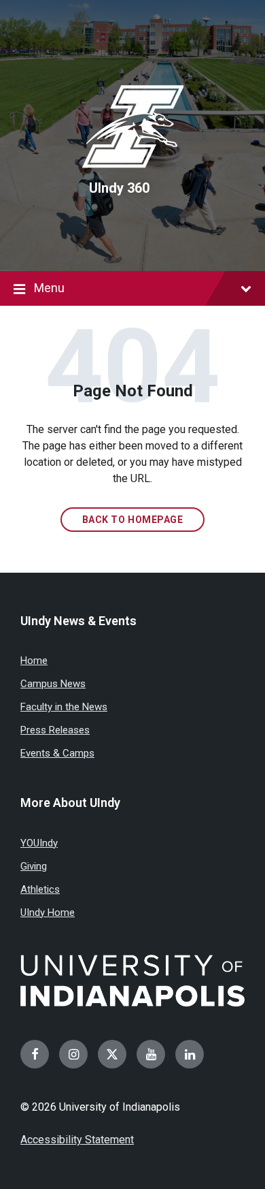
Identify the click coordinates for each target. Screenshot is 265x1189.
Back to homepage (132, 519)
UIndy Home (47, 912)
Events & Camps (57, 753)
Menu (49, 288)
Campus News (53, 684)
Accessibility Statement (77, 1139)
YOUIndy (39, 843)
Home (34, 660)
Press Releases (55, 730)
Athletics (40, 889)
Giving (33, 866)
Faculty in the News (63, 707)
